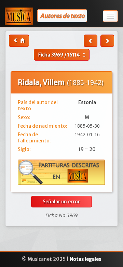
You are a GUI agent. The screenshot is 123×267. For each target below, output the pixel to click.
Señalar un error (61, 202)
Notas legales (85, 259)
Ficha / (62, 55)
